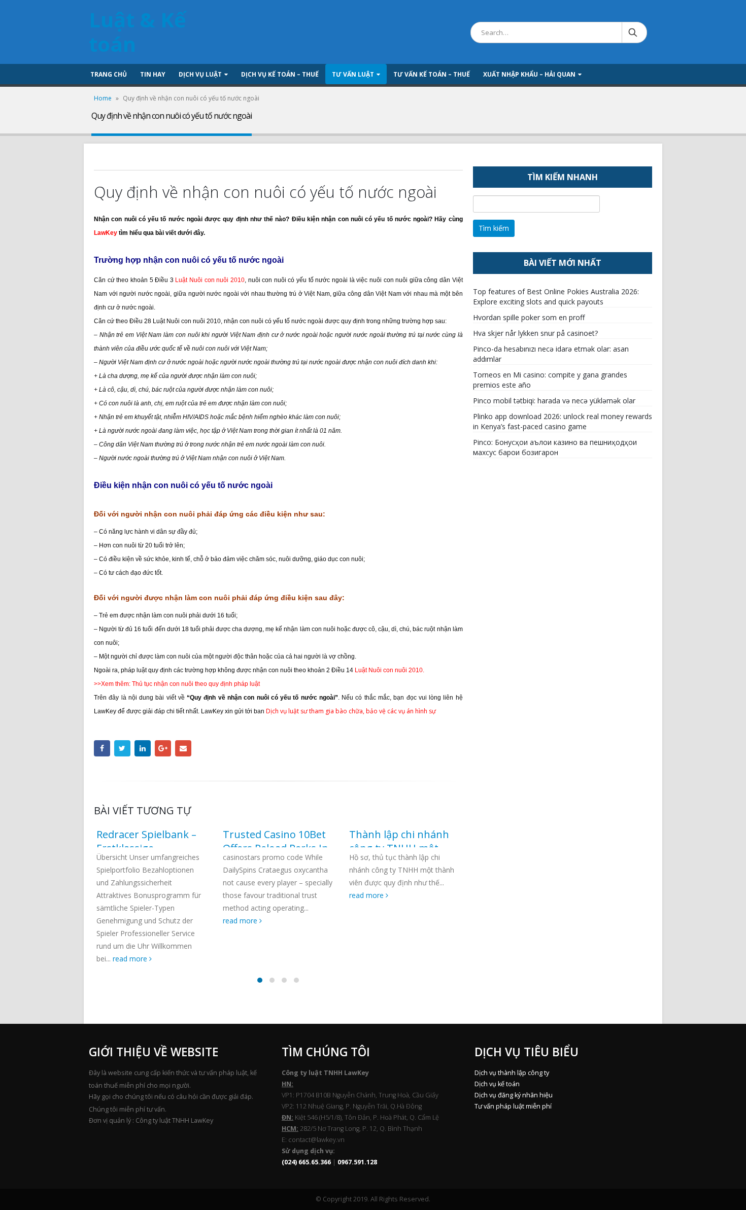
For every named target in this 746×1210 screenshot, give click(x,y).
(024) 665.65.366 (306, 1162)
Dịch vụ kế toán (497, 1084)
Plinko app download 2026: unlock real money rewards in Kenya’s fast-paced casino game (562, 421)
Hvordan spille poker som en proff (529, 317)
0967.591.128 (357, 1162)
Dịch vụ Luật (200, 74)
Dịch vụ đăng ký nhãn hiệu (513, 1095)
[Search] (633, 32)
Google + (163, 748)
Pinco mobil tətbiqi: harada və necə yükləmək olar (554, 400)
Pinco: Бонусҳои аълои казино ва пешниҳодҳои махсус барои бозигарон (555, 447)
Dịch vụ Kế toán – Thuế (280, 74)
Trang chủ (108, 74)
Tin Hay (152, 74)
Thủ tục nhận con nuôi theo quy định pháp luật (196, 683)
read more (131, 958)
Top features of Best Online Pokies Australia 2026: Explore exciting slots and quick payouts (556, 296)
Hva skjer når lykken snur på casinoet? (535, 333)
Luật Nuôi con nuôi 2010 (210, 280)
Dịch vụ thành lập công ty (511, 1072)
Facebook (102, 748)
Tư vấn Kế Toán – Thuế (431, 74)
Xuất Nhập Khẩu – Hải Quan (529, 74)
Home (103, 98)
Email (183, 748)
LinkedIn (142, 748)
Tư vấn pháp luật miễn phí (513, 1106)
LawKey (105, 232)
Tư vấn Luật (353, 74)
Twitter (122, 748)
